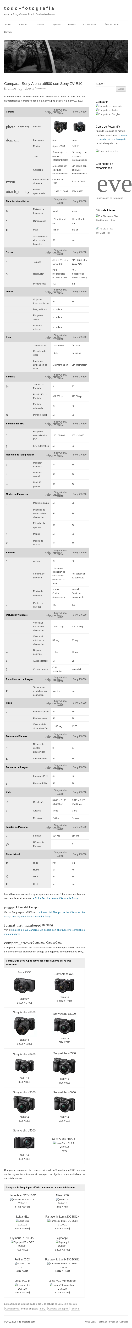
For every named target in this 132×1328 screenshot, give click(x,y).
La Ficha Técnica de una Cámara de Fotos (54, 898)
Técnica (8, 24)
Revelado (23, 24)
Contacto (8, 32)
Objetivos (56, 24)
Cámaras (40, 24)
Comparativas (89, 24)
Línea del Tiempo (112, 24)
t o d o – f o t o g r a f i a (29, 8)
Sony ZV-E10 (79, 111)
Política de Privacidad (108, 1322)
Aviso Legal (90, 1322)
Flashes (72, 24)
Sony (42, 1308)
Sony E (75, 1308)
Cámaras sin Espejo (58, 1308)
